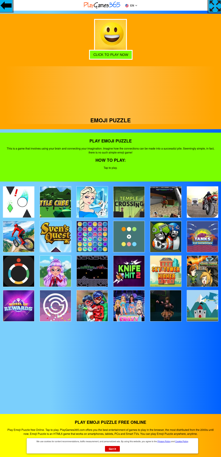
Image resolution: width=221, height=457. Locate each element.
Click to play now (110, 54)
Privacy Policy (164, 441)
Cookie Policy (181, 441)
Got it (112, 449)
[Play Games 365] (102, 8)
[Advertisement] (110, 90)
